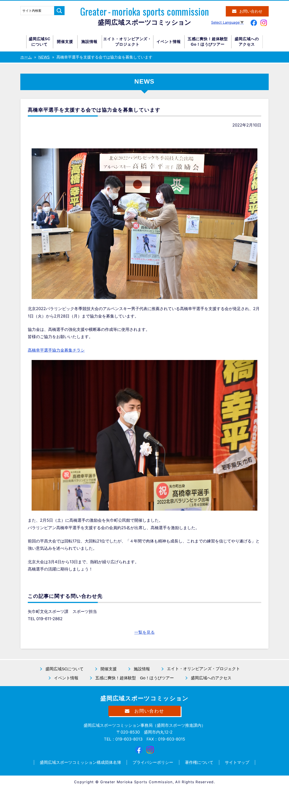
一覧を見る (144, 632)
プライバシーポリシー (153, 762)
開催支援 (65, 42)
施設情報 (89, 42)
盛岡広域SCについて (39, 42)
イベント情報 (168, 42)
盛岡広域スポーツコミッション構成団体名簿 (80, 762)
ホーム (26, 57)
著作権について (199, 762)
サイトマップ (237, 762)
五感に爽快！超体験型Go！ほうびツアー (208, 42)
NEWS (44, 57)
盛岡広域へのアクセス (247, 42)
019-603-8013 (128, 739)
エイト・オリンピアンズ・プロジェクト (127, 42)
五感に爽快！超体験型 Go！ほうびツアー (134, 678)
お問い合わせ (250, 11)
